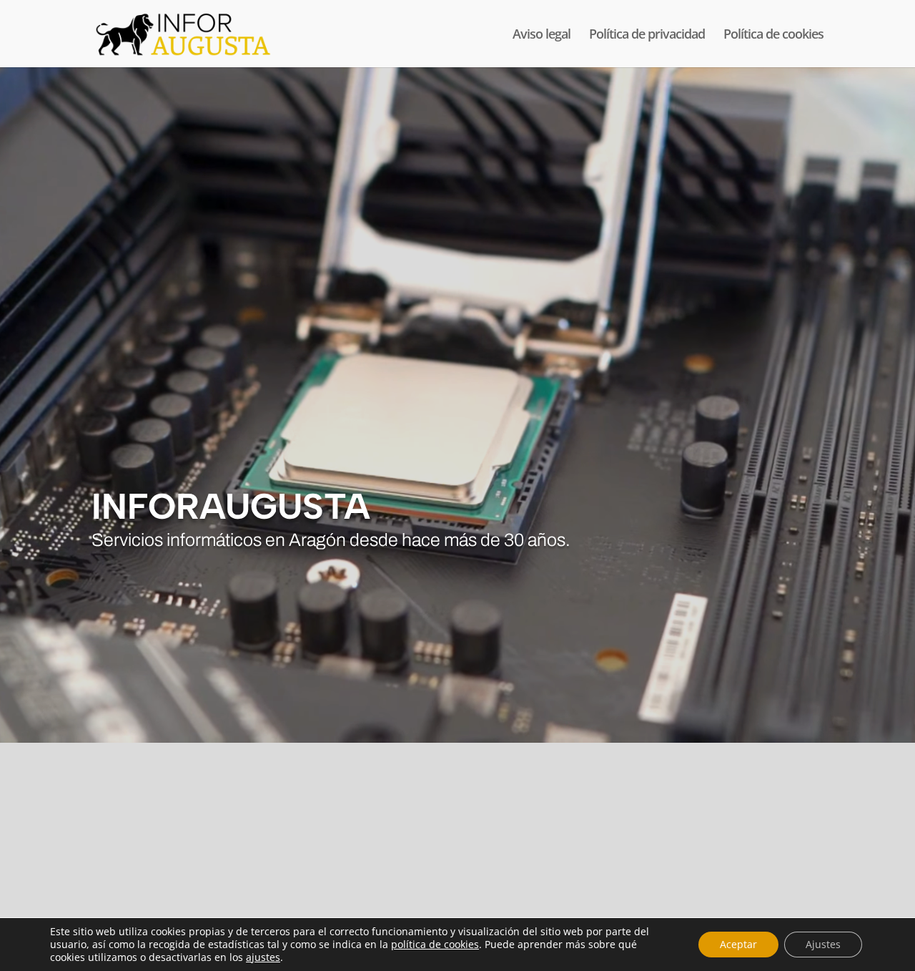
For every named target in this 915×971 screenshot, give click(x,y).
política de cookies (435, 944)
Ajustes (823, 944)
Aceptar (738, 944)
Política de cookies (773, 35)
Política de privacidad (647, 35)
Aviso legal (541, 35)
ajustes (263, 957)
